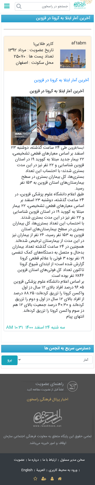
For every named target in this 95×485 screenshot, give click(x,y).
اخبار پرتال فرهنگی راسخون (47, 399)
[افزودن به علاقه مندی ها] (35, 479)
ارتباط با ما (50, 460)
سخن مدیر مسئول (72, 460)
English (27, 470)
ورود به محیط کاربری (63, 470)
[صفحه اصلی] (60, 479)
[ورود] (52, 479)
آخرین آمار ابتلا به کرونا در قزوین (61, 80)
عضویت (19, 460)
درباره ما (33, 460)
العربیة (40, 470)
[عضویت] (43, 479)
